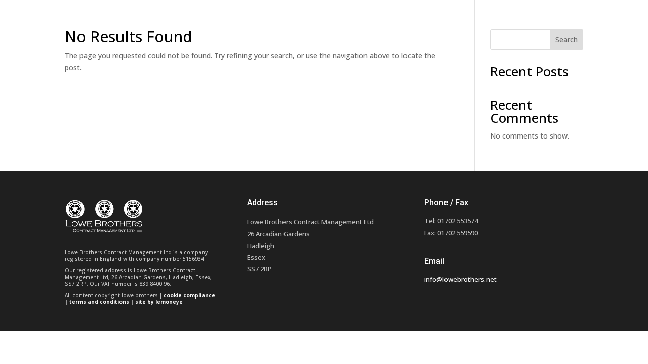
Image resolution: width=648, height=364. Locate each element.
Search (566, 39)
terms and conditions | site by (112, 301)
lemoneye (169, 301)
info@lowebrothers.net (460, 279)
